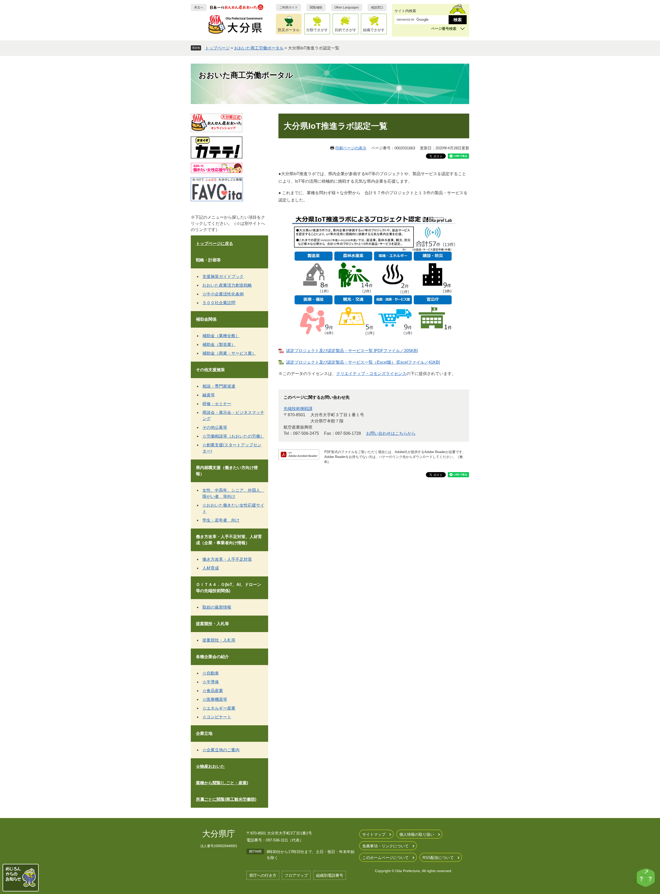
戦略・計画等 (208, 260)
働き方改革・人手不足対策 (227, 559)
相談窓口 (377, 7)
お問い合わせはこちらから (391, 433)
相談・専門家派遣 (218, 386)
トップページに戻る (214, 243)
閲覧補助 (316, 7)
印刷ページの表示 (350, 148)
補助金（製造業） (218, 344)
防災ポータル (289, 30)
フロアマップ (296, 875)
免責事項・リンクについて (385, 846)
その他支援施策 (210, 370)
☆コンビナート (216, 717)
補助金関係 (206, 319)
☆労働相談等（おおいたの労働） (233, 436)
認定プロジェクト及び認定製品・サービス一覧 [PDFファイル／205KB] (352, 350)
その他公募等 (214, 427)
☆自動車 (210, 673)
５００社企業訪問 (218, 303)
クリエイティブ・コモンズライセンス (371, 373)
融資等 (208, 395)
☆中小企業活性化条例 (223, 294)
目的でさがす (345, 30)
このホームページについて (385, 857)
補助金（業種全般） (221, 336)
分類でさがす (317, 30)
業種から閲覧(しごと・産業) (222, 783)
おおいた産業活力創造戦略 (227, 285)
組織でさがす (374, 30)
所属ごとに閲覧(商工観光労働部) (226, 799)
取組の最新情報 (216, 607)
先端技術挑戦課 (298, 408)
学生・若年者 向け (221, 520)
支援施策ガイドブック (223, 276)
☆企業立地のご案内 (221, 750)
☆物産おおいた (210, 766)
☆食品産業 (212, 690)
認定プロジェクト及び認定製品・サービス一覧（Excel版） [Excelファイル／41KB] (363, 362)
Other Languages (346, 7)
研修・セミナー (216, 404)
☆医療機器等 (214, 699)
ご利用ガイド (288, 7)
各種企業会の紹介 (212, 656)
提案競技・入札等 (212, 623)
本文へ (198, 7)
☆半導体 (210, 682)
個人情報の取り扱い (416, 834)
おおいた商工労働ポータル (259, 48)
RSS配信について (438, 857)
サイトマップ (373, 834)
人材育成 (210, 568)
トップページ (217, 48)
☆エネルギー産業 (218, 708)
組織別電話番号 (329, 875)
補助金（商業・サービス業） (229, 353)
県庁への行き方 (262, 875)
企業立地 (204, 733)
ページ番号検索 (443, 29)
